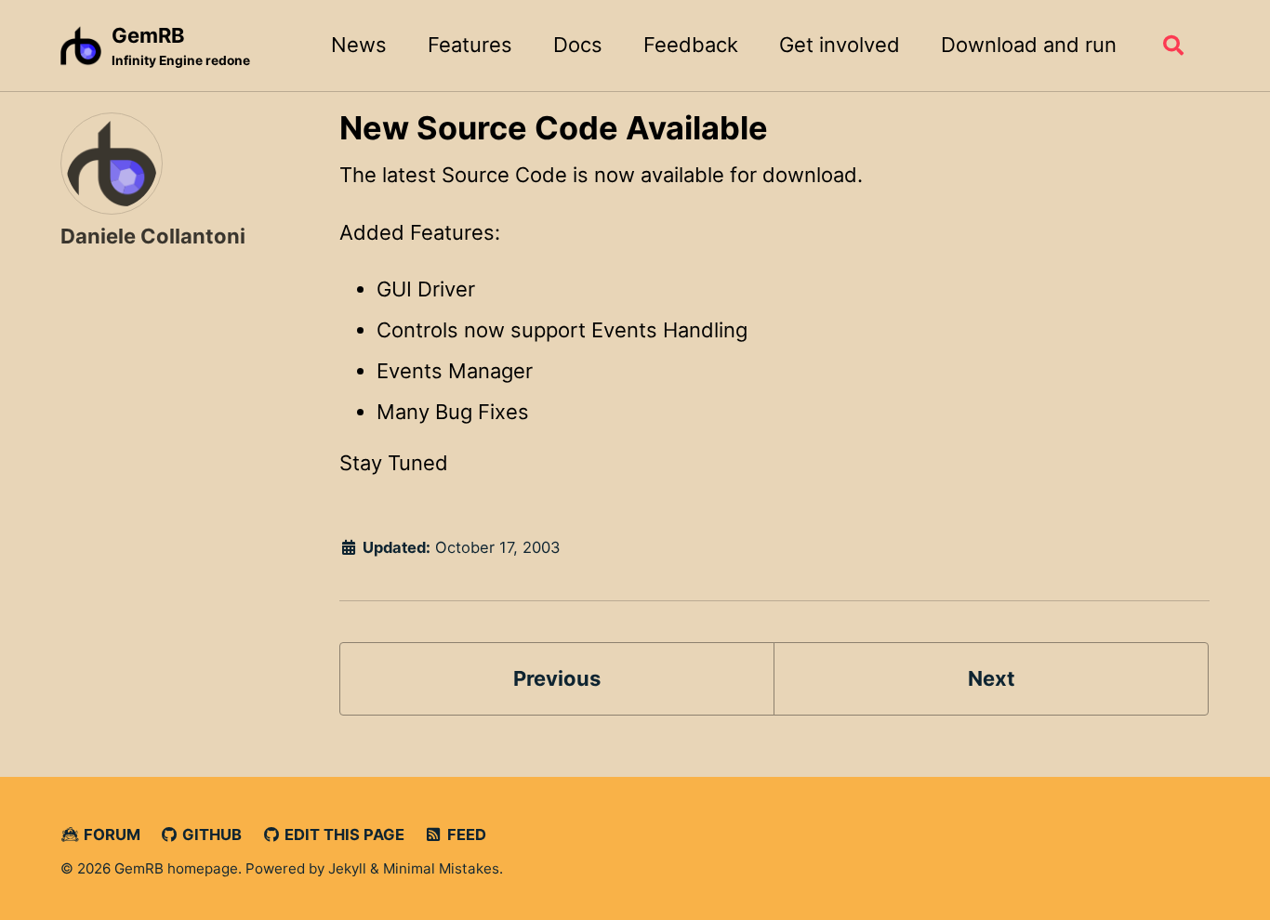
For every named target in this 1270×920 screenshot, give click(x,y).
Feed (464, 834)
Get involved (839, 45)
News (359, 45)
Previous (557, 678)
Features (470, 45)
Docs (577, 45)
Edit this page (342, 834)
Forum (110, 834)
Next (991, 678)
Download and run (1029, 45)
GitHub (210, 834)
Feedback (690, 45)
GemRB (181, 45)
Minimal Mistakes (441, 868)
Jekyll (347, 868)
